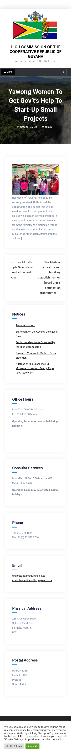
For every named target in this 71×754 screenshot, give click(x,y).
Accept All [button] (32, 746)
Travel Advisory (25, 325)
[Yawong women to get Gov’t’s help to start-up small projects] (35, 179)
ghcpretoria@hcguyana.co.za (28, 575)
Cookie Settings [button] (14, 746)
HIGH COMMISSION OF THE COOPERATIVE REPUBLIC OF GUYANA (36, 52)
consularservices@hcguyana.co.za (32, 580)
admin (48, 126)
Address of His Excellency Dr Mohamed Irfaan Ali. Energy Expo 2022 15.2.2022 (35, 368)
